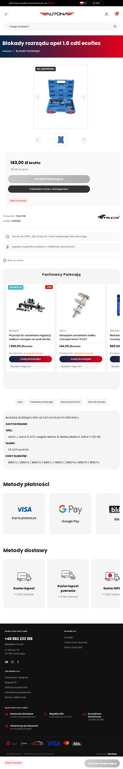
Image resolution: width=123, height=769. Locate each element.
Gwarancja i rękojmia (16, 677)
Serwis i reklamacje (15, 697)
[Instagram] (12, 662)
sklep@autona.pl (14, 644)
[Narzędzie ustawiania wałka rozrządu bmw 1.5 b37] (80, 306)
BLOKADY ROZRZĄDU (28, 51)
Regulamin (11, 682)
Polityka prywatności (16, 687)
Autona (7, 51)
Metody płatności (70, 401)
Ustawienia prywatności (18, 692)
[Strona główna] (57, 14)
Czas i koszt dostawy (75, 642)
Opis (19, 401)
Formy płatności (73, 647)
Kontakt (68, 637)
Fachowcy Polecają (41, 401)
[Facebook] (18, 662)
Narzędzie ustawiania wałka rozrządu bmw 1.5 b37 (77, 337)
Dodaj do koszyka (30, 359)
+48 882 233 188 (19, 639)
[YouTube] (6, 662)
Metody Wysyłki (97, 401)
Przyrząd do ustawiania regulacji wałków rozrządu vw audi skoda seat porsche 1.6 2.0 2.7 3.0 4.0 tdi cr (30, 341)
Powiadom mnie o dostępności (49, 189)
